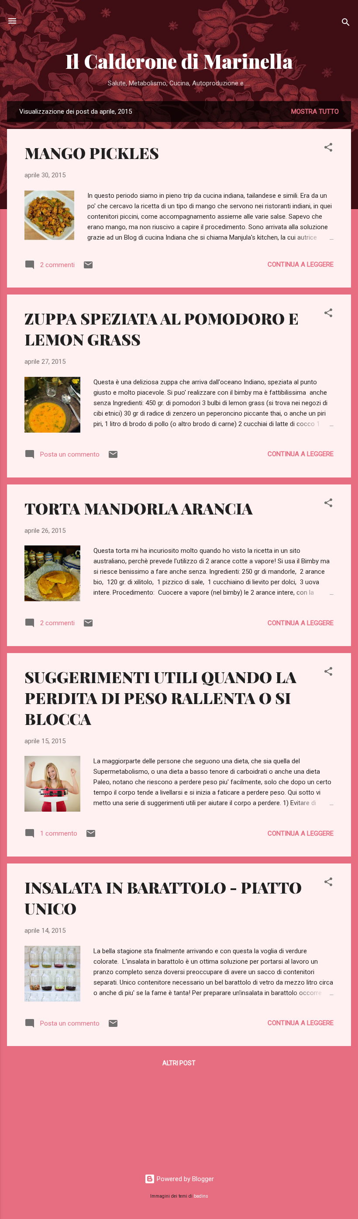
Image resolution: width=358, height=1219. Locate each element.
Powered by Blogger (184, 1179)
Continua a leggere (301, 264)
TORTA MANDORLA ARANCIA (138, 508)
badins (201, 1196)
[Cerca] (346, 23)
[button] (328, 149)
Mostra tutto (315, 111)
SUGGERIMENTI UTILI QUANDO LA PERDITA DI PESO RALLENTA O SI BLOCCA (160, 697)
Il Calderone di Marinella (179, 61)
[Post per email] (88, 268)
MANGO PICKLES (91, 152)
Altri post (179, 1063)
